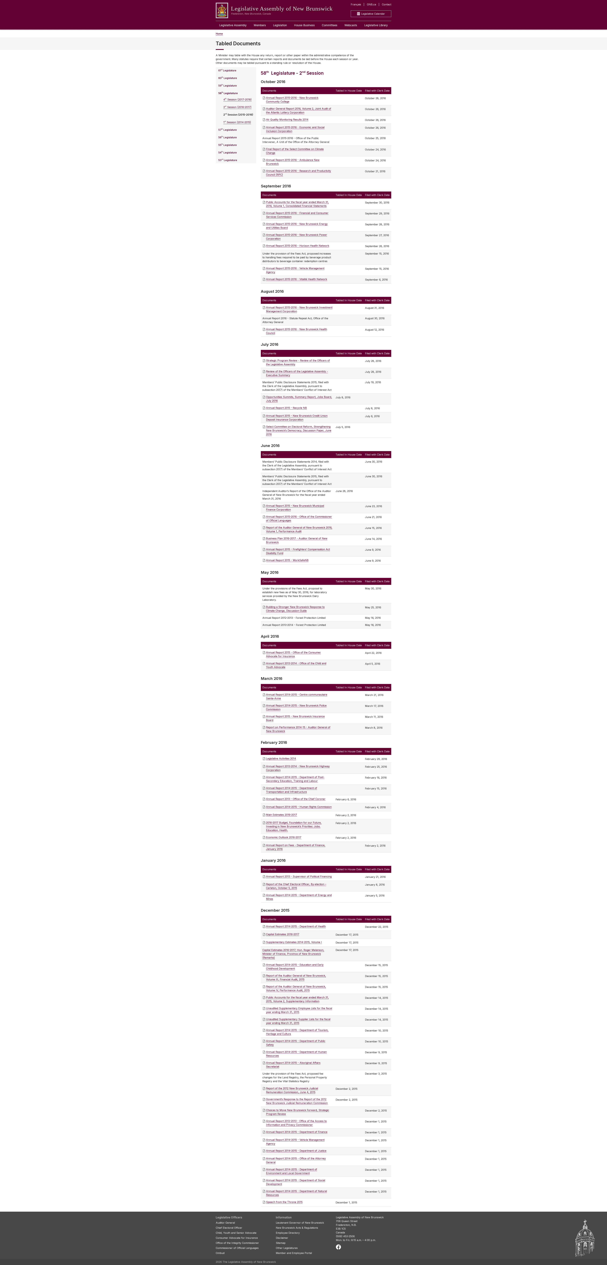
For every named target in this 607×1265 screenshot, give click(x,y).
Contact (386, 4)
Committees (329, 25)
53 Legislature (227, 160)
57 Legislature (227, 129)
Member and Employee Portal (294, 1253)
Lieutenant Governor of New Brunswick (300, 1222)
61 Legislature (227, 70)
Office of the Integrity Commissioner (237, 1242)
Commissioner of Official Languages (237, 1248)
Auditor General (225, 1222)
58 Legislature (228, 93)
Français (356, 4)
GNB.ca (371, 4)
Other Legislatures (287, 1248)
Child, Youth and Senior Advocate (236, 1232)
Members (260, 25)
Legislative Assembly (233, 25)
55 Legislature (227, 145)
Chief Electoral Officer (229, 1227)
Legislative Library (376, 25)
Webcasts (350, 25)
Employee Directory (288, 1232)
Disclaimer (282, 1237)
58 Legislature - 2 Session (292, 73)
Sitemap (280, 1242)
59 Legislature (227, 85)
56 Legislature (227, 137)
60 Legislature (227, 78)
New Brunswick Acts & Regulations (297, 1227)
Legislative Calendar (373, 13)
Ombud (220, 1253)
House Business (304, 25)
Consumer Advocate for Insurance (237, 1237)
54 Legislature (227, 152)
